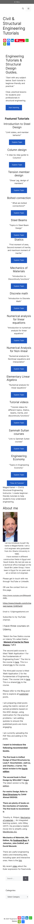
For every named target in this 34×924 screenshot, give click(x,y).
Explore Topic (17, 142)
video (14, 866)
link (11, 665)
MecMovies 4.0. (10, 832)
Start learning (14, 108)
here (17, 662)
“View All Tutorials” (17, 483)
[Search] (25, 878)
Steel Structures (10, 794)
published (23, 694)
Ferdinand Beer (20, 840)
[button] (23, 8)
